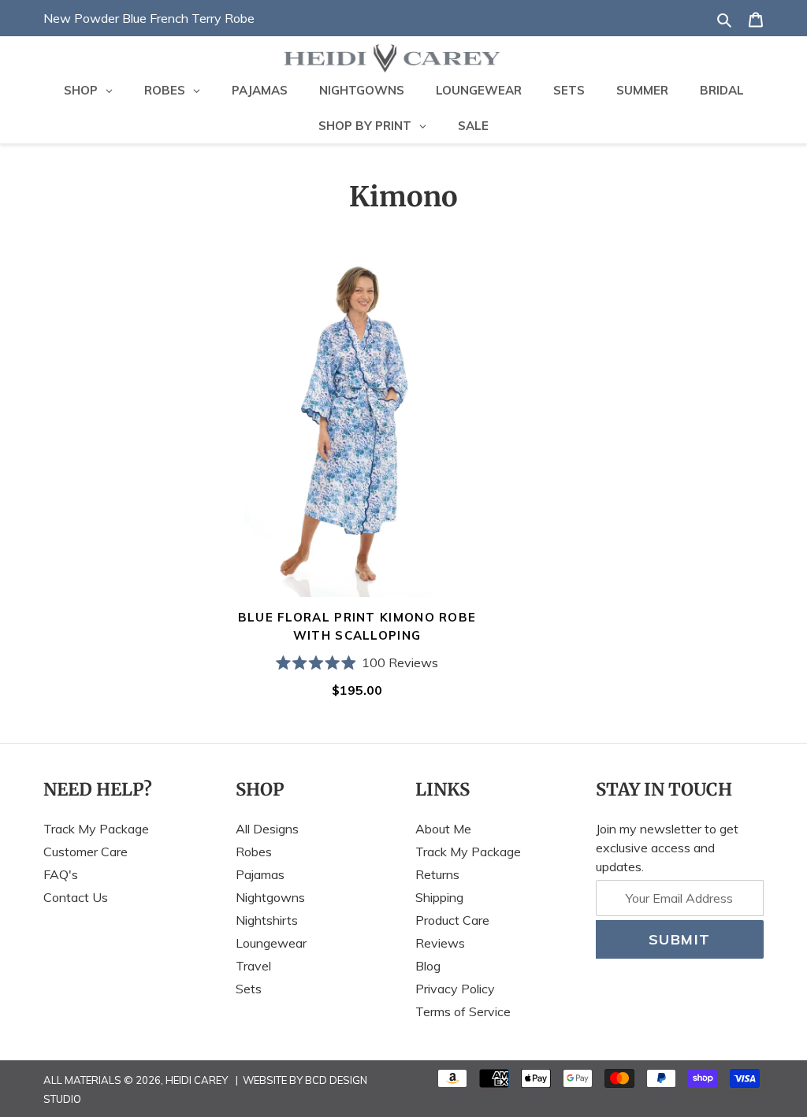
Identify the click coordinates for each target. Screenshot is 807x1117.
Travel (253, 966)
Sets (249, 988)
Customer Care (85, 851)
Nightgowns (270, 897)
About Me (443, 829)
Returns (437, 874)
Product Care (452, 920)
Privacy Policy (455, 988)
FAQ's (60, 874)
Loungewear (271, 943)
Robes (254, 851)
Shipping (439, 897)
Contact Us (75, 897)
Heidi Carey (196, 1080)
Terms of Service (463, 1011)
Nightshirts (267, 920)
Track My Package (96, 829)
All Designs (267, 829)
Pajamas (260, 874)
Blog (428, 966)
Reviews (440, 943)
